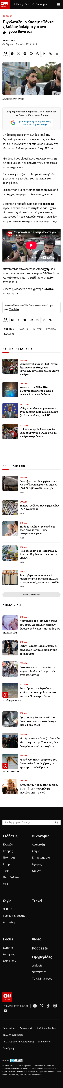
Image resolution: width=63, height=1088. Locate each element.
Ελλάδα (8, 844)
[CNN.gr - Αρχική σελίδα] (7, 997)
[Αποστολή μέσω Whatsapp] (38, 54)
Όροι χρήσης (9, 1028)
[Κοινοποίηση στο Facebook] (12, 54)
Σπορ (6, 864)
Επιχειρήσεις (41, 857)
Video (36, 939)
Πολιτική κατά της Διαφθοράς (18, 1041)
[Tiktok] (48, 1006)
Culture (7, 909)
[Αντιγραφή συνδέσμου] (50, 54)
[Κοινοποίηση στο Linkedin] (44, 54)
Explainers (9, 960)
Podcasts (40, 948)
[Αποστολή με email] (57, 54)
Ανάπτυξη (38, 844)
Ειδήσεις (18, 4)
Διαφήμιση (8, 1048)
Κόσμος (8, 851)
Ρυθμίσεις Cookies (46, 1028)
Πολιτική (29, 4)
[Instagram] (55, 1006)
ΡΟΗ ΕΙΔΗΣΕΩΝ (13, 466)
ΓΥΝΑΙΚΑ (51, 329)
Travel (37, 901)
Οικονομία (41, 4)
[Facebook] (35, 1006)
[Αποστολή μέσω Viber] (31, 54)
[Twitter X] (41, 1006)
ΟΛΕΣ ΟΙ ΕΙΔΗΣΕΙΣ (31, 594)
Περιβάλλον (11, 877)
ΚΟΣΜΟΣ (7, 16)
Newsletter (39, 972)
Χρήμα (36, 851)
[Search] (56, 822)
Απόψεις (9, 954)
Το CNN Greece (42, 978)
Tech (6, 870)
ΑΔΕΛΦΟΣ (9, 334)
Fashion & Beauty (14, 915)
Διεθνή (36, 870)
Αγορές (37, 864)
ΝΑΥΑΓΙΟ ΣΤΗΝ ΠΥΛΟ (30, 329)
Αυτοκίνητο (10, 922)
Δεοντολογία (26, 1028)
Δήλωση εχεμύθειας (13, 1035)
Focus (8, 939)
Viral (6, 884)
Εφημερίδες (42, 957)
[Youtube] (5, 1011)
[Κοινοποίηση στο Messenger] (25, 54)
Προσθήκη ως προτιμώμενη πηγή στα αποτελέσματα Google (34, 123)
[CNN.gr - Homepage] (5, 4)
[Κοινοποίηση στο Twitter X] (18, 54)
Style (7, 901)
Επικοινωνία (44, 1041)
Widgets (37, 965)
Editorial (8, 947)
